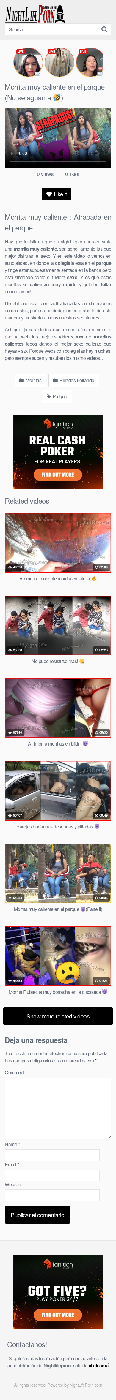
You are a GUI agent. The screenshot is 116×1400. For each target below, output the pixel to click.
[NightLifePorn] (35, 14)
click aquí (99, 1365)
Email (12, 1164)
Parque (59, 396)
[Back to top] (105, 1387)
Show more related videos (58, 1016)
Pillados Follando (76, 380)
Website (13, 1184)
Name (12, 1144)
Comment (14, 1072)
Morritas (33, 380)
